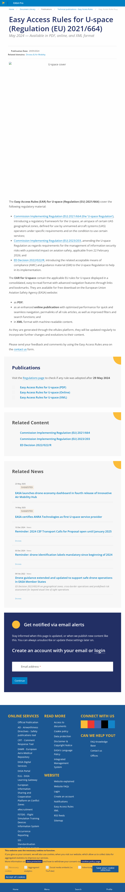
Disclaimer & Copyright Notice (63, 743)
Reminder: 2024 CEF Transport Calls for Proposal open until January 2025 (63, 531)
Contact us (96, 750)
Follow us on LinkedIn (111, 724)
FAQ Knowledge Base (99, 743)
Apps (122, 3)
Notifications (61, 801)
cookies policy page (91, 861)
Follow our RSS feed (84, 724)
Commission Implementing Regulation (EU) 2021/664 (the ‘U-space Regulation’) (63, 216)
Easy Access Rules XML (64, 808)
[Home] (15, 887)
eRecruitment (25, 809)
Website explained (64, 781)
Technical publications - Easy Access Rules (75, 9)
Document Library (27, 9)
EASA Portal (24, 770)
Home (11, 9)
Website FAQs (61, 786)
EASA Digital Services (24, 763)
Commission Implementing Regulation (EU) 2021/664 (55, 433)
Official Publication (28, 722)
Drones (18, 541)
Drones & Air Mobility (35, 54)
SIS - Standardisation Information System (28, 844)
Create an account (64, 796)
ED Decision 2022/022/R (29, 260)
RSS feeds (59, 815)
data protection (34, 861)
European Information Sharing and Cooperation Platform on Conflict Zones (28, 794)
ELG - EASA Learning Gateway (27, 777)
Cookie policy (61, 731)
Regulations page (33, 378)
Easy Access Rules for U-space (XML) (43, 397)
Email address (30, 666)
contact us (20, 349)
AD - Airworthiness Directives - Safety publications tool (28, 731)
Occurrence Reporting (24, 833)
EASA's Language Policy (63, 752)
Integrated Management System (61, 763)
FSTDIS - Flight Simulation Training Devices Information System (28, 820)
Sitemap (58, 820)
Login (57, 791)
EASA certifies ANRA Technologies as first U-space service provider (58, 517)
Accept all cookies (15, 877)
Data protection (62, 736)
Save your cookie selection (105, 869)
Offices (94, 755)
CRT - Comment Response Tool (26, 742)
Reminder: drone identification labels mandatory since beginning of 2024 (63, 555)
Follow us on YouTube (91, 724)
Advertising (87, 867)
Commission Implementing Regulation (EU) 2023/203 (47, 240)
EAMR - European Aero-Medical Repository (27, 753)
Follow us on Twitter (104, 724)
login (99, 650)
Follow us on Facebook (97, 724)
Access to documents (60, 724)
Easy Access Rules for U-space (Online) (45, 392)
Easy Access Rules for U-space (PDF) (43, 387)
